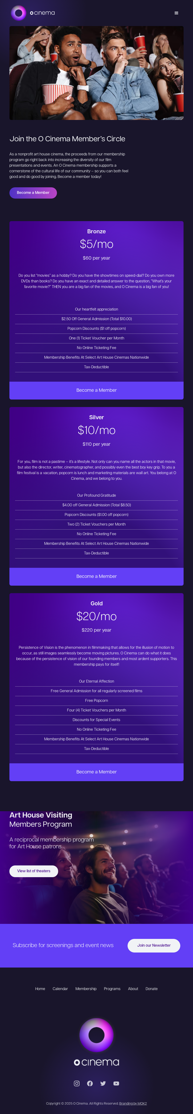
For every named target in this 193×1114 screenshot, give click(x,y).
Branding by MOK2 (133, 1104)
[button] (176, 13)
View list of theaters (33, 871)
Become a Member (33, 193)
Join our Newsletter (154, 946)
